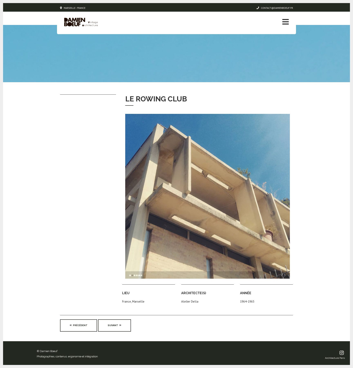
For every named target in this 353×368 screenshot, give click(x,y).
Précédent (79, 325)
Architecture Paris (335, 358)
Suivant (113, 325)
